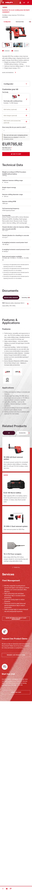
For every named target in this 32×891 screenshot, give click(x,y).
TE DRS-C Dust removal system (16, 526)
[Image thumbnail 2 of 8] (18, 44)
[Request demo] (7, 889)
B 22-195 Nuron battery (12, 493)
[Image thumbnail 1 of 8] (7, 44)
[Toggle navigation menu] (3, 2)
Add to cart (17, 154)
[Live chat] (11, 889)
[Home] (9, 3)
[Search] (28, 2)
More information (7, 72)
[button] (16, 99)
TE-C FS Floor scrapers (12, 554)
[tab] (7, 21)
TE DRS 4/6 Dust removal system (13, 458)
